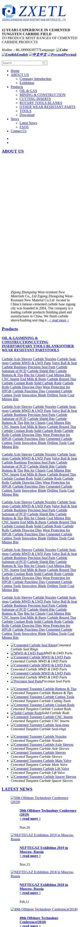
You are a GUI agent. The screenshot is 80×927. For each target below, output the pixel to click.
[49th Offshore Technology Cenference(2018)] (44, 909)
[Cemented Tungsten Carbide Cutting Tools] (42, 697)
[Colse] (62, 50)
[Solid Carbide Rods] (26, 713)
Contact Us (18, 131)
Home (15, 71)
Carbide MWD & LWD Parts (30, 363)
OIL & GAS (28, 91)
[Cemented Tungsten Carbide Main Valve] (41, 761)
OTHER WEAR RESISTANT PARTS (47, 107)
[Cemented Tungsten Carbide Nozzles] (38, 736)
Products (17, 87)
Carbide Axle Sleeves (17, 359)
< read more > (59, 320)
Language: (47, 50)
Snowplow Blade (34, 395)
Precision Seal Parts (41, 367)
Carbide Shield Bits (41, 371)
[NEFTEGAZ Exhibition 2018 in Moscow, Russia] (44, 876)
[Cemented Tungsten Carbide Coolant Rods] (42, 705)
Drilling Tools (57, 395)
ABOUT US (20, 75)
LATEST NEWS (17, 789)
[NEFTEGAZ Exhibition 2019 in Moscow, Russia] (44, 839)
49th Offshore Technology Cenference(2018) (39, 920)
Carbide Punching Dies (28, 391)
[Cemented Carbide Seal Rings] (33, 645)
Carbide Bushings (14, 367)
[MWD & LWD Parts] (27, 653)
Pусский (70, 54)
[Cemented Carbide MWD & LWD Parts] (41, 657)
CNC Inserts (10, 379)
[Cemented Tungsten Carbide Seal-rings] (40, 725)
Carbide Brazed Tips (61, 379)
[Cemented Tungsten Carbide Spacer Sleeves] (43, 777)
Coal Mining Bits (58, 375)
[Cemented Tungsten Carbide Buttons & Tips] (43, 689)
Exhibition (27, 83)
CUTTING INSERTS (35, 99)
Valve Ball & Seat (64, 363)
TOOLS (25, 111)
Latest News (28, 123)
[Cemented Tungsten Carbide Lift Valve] (40, 769)
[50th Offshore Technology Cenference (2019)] (44, 802)
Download (27, 115)
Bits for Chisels (35, 375)
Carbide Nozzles (44, 359)
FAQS (24, 127)
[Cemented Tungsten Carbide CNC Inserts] (42, 717)
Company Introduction (35, 79)
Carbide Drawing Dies (26, 387)
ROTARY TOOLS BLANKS (41, 103)
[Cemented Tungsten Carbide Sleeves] (38, 752)
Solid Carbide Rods (48, 383)
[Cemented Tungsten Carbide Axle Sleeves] (42, 744)
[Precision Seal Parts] (26, 681)
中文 (43, 54)
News (15, 119)
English (22, 54)
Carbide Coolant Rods (17, 383)
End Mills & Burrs (33, 379)
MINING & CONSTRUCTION (43, 95)
